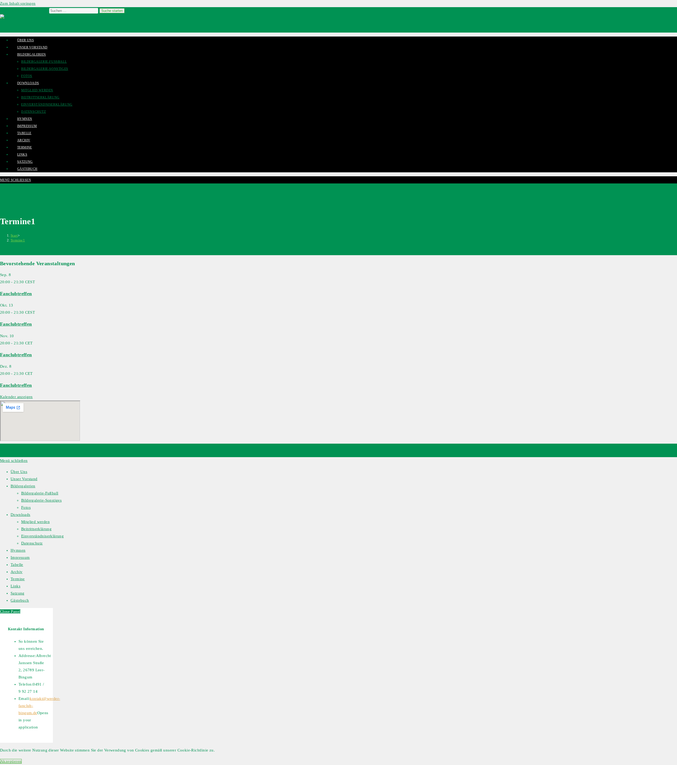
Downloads (20, 514)
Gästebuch (20, 600)
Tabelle (17, 564)
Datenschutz (32, 543)
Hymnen (18, 550)
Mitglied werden (35, 522)
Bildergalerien (23, 486)
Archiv (16, 572)
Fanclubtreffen (16, 293)
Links (15, 586)
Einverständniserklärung (42, 536)
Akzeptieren (10, 761)
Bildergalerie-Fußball (39, 493)
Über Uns (19, 472)
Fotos (26, 507)
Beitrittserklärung (36, 529)
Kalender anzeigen (16, 397)
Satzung (18, 593)
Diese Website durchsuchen (24, 10)
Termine (18, 579)
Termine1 (18, 240)
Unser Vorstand (24, 479)
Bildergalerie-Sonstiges (41, 500)
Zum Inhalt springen (18, 3)
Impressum (20, 557)
